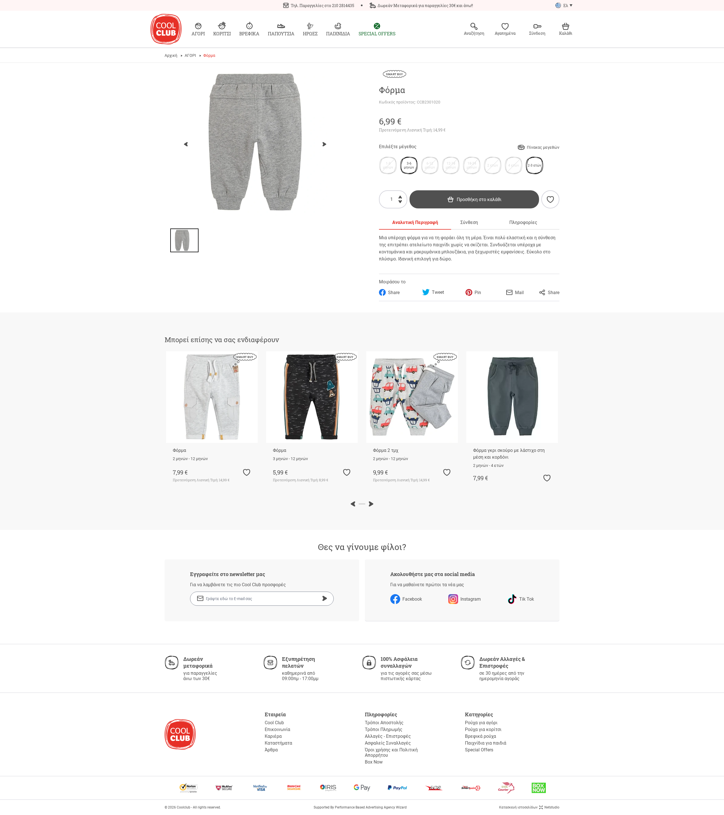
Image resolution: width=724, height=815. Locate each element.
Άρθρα (271, 750)
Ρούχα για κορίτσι (483, 729)
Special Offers (479, 750)
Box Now (374, 762)
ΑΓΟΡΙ (190, 55)
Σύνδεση (537, 33)
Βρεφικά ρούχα (480, 736)
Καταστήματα (278, 743)
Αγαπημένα (505, 33)
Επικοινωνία (277, 729)
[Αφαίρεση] (400, 202)
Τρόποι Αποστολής (384, 722)
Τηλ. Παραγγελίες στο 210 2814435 (322, 5)
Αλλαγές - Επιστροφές (388, 736)
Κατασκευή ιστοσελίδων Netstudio (529, 807)
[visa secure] (260, 788)
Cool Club (274, 722)
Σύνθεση (469, 222)
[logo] (166, 29)
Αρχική (171, 55)
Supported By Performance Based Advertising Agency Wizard (360, 807)
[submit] (324, 598)
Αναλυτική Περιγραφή (415, 222)
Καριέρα (273, 736)
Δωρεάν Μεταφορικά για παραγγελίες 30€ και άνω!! (425, 5)
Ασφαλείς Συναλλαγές (388, 743)
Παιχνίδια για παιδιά (485, 743)
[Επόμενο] (324, 144)
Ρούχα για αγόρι (481, 722)
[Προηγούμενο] (186, 144)
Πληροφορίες (523, 222)
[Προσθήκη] (400, 196)
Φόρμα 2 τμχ (385, 450)
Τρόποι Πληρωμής (383, 729)
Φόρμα (179, 450)
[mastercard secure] (294, 788)
